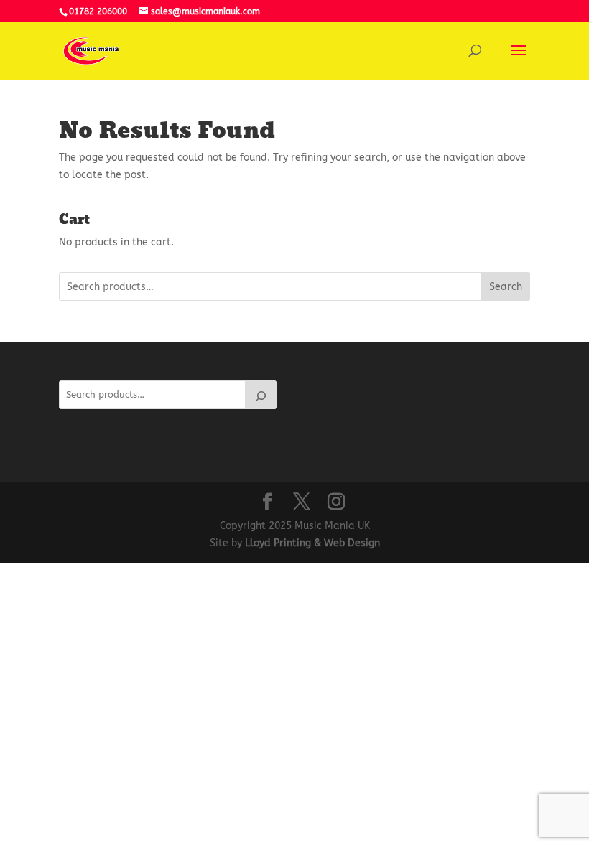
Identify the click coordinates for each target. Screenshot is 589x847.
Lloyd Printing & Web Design (312, 543)
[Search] (261, 394)
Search (505, 287)
